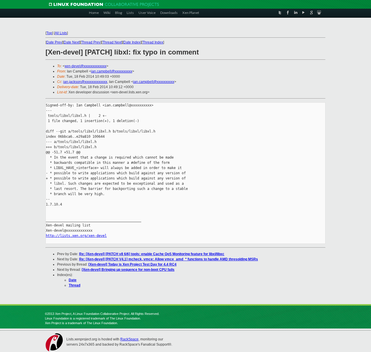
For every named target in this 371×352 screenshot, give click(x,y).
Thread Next (112, 42)
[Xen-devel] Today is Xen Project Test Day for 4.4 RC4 (132, 264)
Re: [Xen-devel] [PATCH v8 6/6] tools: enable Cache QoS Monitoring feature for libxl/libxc (151, 254)
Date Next (71, 42)
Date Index (132, 42)
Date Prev (54, 42)
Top (49, 33)
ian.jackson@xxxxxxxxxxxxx (85, 82)
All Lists (61, 33)
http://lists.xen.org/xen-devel (76, 236)
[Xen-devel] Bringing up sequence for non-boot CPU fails (128, 270)
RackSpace (129, 339)
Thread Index (152, 42)
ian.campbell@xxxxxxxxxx (111, 71)
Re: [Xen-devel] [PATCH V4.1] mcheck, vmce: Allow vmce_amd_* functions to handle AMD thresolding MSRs (168, 259)
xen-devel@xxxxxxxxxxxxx (85, 66)
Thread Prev (91, 42)
